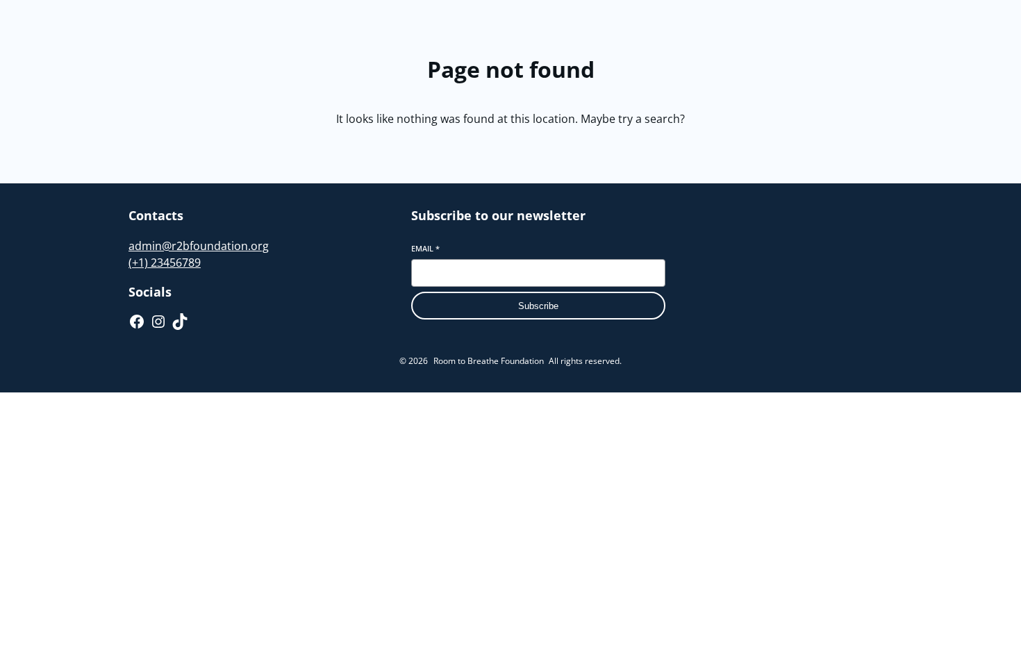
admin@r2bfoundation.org (198, 246)
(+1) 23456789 (164, 262)
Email (425, 248)
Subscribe (538, 306)
